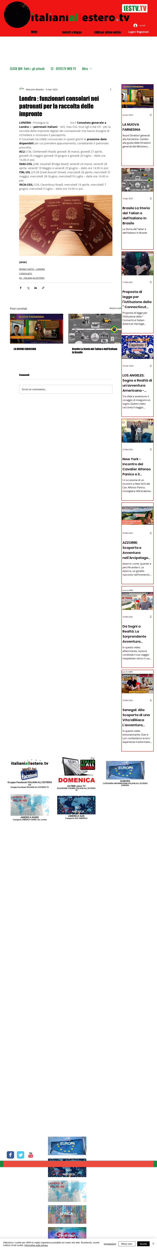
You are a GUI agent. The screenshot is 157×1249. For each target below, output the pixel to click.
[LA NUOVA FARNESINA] (36, 329)
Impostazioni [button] (110, 1243)
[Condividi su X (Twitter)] (28, 287)
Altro (85, 69)
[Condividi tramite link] (43, 287)
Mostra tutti (115, 308)
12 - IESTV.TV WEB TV (63, 69)
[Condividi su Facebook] (20, 287)
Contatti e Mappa (72, 32)
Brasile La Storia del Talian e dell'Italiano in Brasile (94, 350)
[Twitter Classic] (20, 1155)
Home (34, 32)
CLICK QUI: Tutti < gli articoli (27, 69)
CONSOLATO (25, 273)
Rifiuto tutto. (127, 1243)
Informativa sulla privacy (36, 1245)
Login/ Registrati (138, 32)
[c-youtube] (30, 1155)
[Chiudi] (153, 1244)
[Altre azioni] (110, 89)
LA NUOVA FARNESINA (25, 349)
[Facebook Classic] (10, 1155)
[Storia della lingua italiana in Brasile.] (95, 329)
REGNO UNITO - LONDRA (32, 269)
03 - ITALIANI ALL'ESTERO (31, 278)
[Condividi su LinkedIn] (35, 287)
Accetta (143, 1243)
